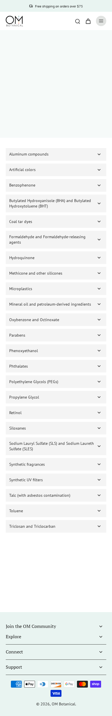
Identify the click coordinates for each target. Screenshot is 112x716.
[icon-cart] (88, 21)
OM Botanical (63, 704)
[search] (77, 21)
